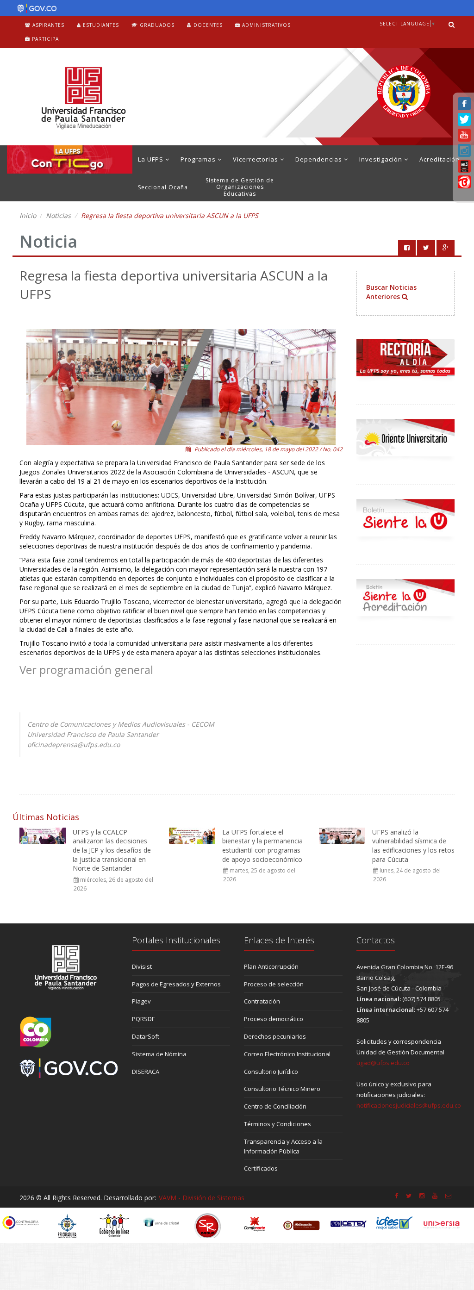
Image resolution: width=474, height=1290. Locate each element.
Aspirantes (47, 25)
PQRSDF (143, 1019)
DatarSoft (145, 1036)
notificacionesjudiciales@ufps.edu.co (408, 1105)
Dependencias (319, 159)
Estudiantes (100, 25)
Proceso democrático (273, 1019)
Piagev (141, 1001)
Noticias (58, 215)
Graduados (156, 25)
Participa (44, 39)
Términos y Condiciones (277, 1124)
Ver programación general (86, 669)
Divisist (142, 966)
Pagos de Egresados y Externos (176, 984)
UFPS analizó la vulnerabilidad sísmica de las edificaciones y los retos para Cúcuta (413, 846)
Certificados (261, 1168)
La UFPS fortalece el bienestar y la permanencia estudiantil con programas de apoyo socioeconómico (262, 846)
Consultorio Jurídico (271, 1071)
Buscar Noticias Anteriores (391, 292)
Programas (199, 159)
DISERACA (145, 1071)
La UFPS (151, 159)
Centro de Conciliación (275, 1106)
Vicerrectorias (256, 159)
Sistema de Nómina (159, 1054)
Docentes (207, 25)
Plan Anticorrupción (271, 966)
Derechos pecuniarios (275, 1036)
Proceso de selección (274, 984)
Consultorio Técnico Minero (282, 1088)
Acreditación (439, 159)
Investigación (381, 159)
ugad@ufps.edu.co (383, 1063)
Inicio (27, 215)
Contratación (262, 1001)
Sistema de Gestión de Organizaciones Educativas (240, 187)
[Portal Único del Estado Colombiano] (34, 8)
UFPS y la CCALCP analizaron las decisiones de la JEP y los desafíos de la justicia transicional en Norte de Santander (112, 850)
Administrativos (265, 25)
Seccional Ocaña (163, 187)
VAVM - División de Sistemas (201, 1197)
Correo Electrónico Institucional (287, 1054)
